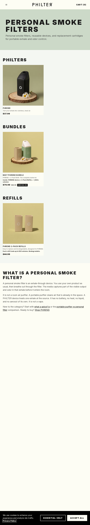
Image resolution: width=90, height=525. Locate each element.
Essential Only (53, 518)
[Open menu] (6, 4)
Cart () (81, 5)
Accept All (77, 518)
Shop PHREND (42, 310)
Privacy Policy (9, 521)
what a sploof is (42, 306)
